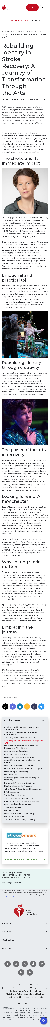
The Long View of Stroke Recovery (20, 738)
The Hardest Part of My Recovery (19, 819)
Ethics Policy (42, 988)
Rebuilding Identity (13, 810)
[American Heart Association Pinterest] (29, 972)
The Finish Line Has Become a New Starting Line (21, 733)
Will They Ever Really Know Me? (19, 765)
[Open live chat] (43, 1020)
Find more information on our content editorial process (25, 897)
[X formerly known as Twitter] (16, 964)
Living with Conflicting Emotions (19, 783)
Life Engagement (12, 792)
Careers (8, 985)
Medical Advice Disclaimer (34, 985)
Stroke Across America (14, 795)
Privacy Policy (17, 985)
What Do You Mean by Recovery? (19, 813)
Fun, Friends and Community (17, 804)
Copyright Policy (29, 988)
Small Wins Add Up (13, 807)
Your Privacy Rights (25, 1003)
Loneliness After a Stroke (16, 754)
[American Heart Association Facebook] (7, 964)
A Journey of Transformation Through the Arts (23, 742)
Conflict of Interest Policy (19, 991)
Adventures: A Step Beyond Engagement (23, 789)
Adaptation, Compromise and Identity (21, 801)
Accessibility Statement (12, 988)
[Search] (41, 6)
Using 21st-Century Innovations (19, 757)
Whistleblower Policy (14, 994)
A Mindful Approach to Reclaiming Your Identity (22, 761)
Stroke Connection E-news (21, 31)
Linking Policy (35, 991)
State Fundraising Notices (34, 997)
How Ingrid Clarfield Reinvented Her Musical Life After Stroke (21, 747)
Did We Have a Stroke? (14, 817)
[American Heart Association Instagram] (24, 964)
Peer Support (10, 775)
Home (5, 31)
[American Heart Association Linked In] (21, 972)
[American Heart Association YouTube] (41, 964)
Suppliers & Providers (15, 997)
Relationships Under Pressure (18, 786)
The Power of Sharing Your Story (19, 798)
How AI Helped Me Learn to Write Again (23, 769)
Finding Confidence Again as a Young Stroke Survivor (21, 728)
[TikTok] (33, 964)
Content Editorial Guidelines (34, 994)
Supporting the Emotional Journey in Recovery (21, 779)
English (34, 20)
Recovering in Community (16, 772)
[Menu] (45, 7)
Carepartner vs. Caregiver (16, 751)
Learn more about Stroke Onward (21, 859)
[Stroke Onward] (42, 720)
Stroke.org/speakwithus (12, 883)
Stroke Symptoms (19, 20)
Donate (32, 7)
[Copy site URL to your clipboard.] (34, 706)
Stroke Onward (13, 720)
